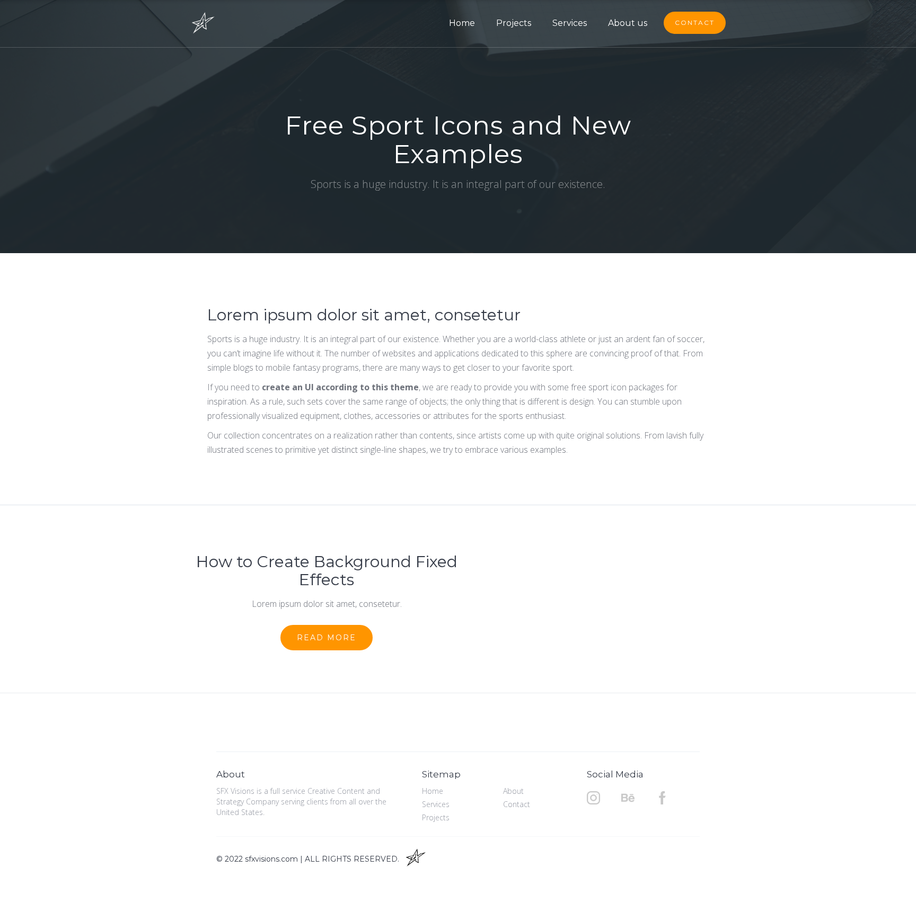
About (513, 791)
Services (569, 23)
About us (627, 23)
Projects (513, 23)
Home (462, 23)
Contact (695, 22)
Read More (326, 637)
